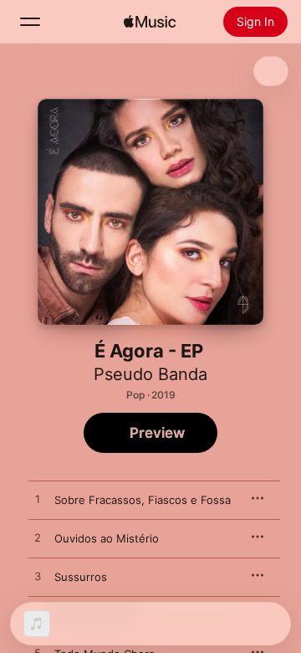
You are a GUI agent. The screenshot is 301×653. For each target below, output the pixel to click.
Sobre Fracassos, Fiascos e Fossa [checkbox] (142, 499)
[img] (150, 21)
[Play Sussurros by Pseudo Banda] (37, 576)
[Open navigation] (30, 21)
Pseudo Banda (150, 374)
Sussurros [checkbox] (80, 577)
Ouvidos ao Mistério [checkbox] (106, 538)
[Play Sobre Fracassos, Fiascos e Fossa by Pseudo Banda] (37, 499)
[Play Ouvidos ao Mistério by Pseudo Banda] (37, 538)
